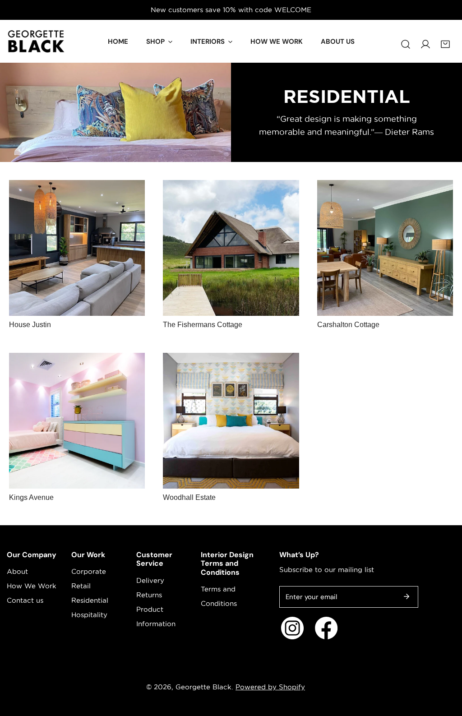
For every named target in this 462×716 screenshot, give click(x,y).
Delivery (150, 580)
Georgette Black (203, 687)
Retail (81, 586)
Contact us (25, 600)
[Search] (406, 40)
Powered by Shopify (270, 687)
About (17, 571)
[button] (445, 40)
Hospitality (89, 615)
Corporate (88, 571)
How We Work (31, 586)
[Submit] (406, 596)
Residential (89, 600)
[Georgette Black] (36, 41)
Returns (149, 595)
